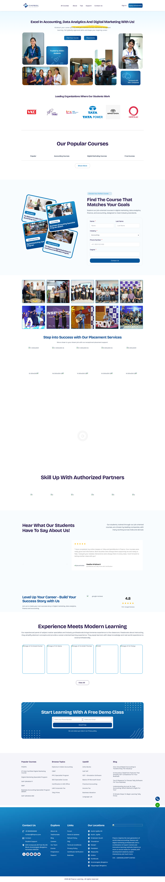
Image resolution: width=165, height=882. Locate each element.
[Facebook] (35, 854)
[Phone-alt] (157, 799)
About (75, 6)
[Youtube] (39, 854)
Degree (92, 250)
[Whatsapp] (157, 805)
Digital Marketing (33, 239)
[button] (82, 436)
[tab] (33, 156)
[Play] (45, 564)
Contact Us (98, 6)
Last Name (119, 221)
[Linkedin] (27, 854)
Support (89, 6)
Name (92, 221)
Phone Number (95, 240)
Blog (115, 762)
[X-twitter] (24, 854)
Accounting (30, 213)
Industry (93, 231)
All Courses (65, 6)
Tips (81, 6)
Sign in (124, 5)
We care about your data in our (82, 731)
